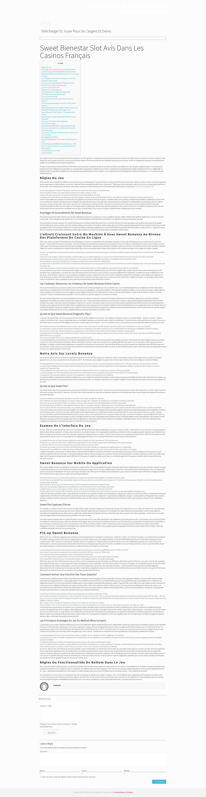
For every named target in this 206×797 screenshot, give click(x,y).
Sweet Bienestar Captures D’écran (53, 94)
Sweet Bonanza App (48, 123)
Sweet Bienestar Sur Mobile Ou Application (56, 92)
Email (84, 771)
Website (126, 771)
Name (42, 771)
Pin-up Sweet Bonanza (49, 96)
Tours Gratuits (46, 135)
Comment (44, 751)
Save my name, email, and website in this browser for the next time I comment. (69, 777)
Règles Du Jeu (46, 67)
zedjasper (57, 685)
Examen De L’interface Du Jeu (52, 90)
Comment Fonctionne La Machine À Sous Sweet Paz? (60, 132)
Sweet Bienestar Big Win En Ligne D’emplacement (58, 126)
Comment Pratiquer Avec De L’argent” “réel (56, 110)
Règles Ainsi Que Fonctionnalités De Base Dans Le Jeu (60, 108)
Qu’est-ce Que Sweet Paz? (51, 87)
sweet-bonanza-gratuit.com (144, 186)
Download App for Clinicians (123, 792)
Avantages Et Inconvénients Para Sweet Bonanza (58, 69)
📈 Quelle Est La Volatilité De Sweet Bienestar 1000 (59, 144)
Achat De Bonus (47, 153)
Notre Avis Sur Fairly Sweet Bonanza (54, 85)
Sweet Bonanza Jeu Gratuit (51, 150)
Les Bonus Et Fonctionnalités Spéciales (55, 121)
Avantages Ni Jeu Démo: (50, 137)
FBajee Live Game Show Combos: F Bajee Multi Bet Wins (58, 725)
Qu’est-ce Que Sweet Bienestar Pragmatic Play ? (58, 83)
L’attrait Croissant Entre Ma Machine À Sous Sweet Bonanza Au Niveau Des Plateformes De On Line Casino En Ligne (60, 74)
